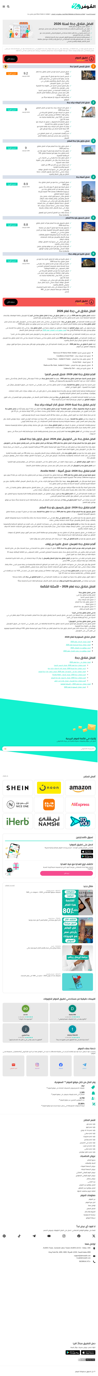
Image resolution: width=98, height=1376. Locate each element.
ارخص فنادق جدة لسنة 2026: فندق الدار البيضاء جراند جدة (67, 668)
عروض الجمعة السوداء (88, 1166)
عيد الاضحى (91, 1181)
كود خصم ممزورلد (89, 1136)
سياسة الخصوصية (89, 1214)
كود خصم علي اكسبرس (87, 1142)
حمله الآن (11, 59)
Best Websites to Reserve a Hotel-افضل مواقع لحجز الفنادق (68, 14)
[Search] (8, 6)
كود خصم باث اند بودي (88, 1130)
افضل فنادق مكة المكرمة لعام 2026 (78, 644)
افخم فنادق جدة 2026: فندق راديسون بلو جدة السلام (68, 677)
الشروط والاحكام (90, 1211)
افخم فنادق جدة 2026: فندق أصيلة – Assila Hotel (69, 674)
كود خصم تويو (90, 1127)
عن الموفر (92, 1199)
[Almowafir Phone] (94, 1262)
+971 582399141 (85, 1261)
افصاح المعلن (91, 1208)
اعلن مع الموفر (90, 1202)
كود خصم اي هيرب (89, 1145)
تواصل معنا (91, 1205)
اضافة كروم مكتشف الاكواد (86, 1191)
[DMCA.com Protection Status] (49, 1360)
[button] (80, 788)
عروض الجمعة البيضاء (88, 1169)
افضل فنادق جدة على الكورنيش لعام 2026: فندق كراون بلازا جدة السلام (62, 671)
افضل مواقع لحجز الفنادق (86, 1188)
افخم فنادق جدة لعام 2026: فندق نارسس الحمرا (70, 665)
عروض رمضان (91, 1178)
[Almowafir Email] (94, 1256)
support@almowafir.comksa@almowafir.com (82, 1257)
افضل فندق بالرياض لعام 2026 (81, 641)
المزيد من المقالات (10, 886)
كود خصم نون (90, 1124)
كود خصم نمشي (89, 1148)
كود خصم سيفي (89, 1133)
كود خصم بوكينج (89, 1139)
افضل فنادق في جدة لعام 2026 (80, 662)
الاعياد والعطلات (90, 1163)
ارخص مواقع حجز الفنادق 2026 (81, 647)
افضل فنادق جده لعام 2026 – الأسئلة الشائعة (76, 683)
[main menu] (4, 6)
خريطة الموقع (90, 1217)
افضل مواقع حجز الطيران (87, 1184)
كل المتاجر (5, 776)
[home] (83, 6)
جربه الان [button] (66, 873)
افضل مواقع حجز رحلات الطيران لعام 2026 (77, 650)
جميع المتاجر (91, 1160)
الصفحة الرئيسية (90, 14)
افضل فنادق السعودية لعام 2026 (75, 686)
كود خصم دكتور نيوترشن (87, 1151)
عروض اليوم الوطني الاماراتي (85, 1172)
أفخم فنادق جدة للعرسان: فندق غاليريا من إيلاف (70, 680)
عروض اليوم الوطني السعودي (85, 1175)
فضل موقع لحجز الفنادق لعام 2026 (54, 330)
